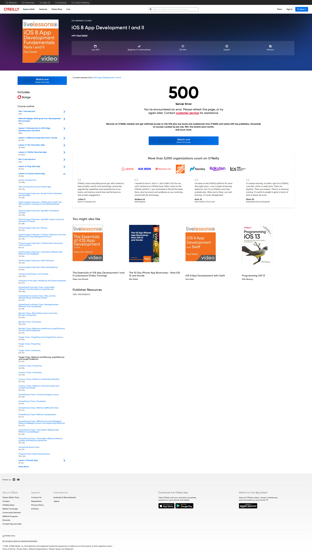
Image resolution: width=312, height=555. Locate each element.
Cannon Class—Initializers (30, 374)
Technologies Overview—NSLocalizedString (38, 268)
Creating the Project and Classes (33, 275)
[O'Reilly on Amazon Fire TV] (248, 508)
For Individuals (60, 3)
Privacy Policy (37, 505)
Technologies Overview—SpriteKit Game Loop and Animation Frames (41, 221)
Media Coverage (10, 508)
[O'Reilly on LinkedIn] (14, 479)
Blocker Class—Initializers (30, 323)
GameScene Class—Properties (32, 402)
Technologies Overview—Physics (33, 229)
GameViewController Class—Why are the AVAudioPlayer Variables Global (37, 298)
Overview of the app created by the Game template (42, 282)
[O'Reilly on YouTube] (18, 479)
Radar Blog (57, 9)
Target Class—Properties (29, 345)
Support (35, 492)
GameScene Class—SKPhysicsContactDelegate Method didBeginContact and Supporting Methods (42, 423)
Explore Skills (29, 9)
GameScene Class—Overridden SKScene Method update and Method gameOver (40, 441)
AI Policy (35, 508)
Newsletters (36, 501)
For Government (28, 3)
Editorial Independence (38, 549)
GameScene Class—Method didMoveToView (38, 409)
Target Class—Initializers (29, 351)
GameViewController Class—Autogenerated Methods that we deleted (38, 307)
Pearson (270, 49)
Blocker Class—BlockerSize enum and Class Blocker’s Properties (38, 315)
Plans (279, 9)
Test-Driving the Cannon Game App (35, 188)
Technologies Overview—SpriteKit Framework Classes (39, 213)
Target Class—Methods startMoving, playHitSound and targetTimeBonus (41, 359)
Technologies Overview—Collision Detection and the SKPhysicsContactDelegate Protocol (42, 237)
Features (43, 9)
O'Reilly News (8, 505)
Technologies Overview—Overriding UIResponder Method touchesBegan (41, 254)
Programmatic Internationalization (34, 455)
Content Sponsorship (11, 524)
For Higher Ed (45, 3)
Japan (56, 501)
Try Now (300, 9)
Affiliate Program (10, 516)
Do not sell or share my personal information (19, 541)
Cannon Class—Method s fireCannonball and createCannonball (39, 388)
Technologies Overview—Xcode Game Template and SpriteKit (40, 195)
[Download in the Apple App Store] (166, 508)
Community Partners (11, 512)
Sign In (289, 9)
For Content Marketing (80, 3)
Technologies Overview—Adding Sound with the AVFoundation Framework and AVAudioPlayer (40, 204)
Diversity (6, 520)
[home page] (11, 9)
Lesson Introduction (27, 181)
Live (68, 9)
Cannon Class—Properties (30, 367)
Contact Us (36, 497)
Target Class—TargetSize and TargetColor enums (41, 338)
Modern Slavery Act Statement (61, 549)
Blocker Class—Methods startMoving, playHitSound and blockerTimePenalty (42, 331)
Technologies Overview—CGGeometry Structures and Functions (41, 245)
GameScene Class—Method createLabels (37, 416)
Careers (6, 501)
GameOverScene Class (29, 448)
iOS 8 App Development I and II (107, 77)
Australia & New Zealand (64, 497)
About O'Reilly (10, 492)
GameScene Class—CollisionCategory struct (39, 396)
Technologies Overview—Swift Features (36, 262)
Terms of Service (8, 549)
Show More (24, 467)
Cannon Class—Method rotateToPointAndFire (39, 380)
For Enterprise (11, 3)
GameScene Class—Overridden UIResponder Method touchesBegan (39, 432)
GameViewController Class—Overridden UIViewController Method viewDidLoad (37, 289)
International (60, 492)
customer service (187, 113)
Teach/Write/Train (10, 497)
